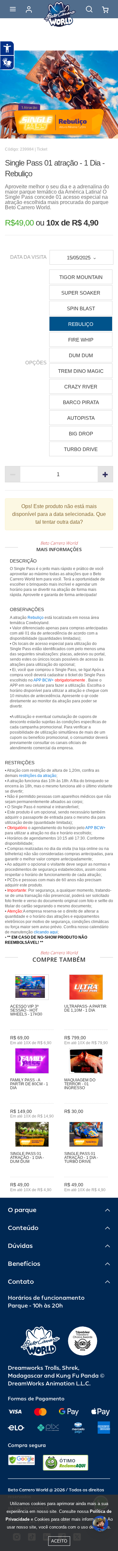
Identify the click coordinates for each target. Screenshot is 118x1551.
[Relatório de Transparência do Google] (21, 1463)
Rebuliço (36, 617)
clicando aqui (46, 932)
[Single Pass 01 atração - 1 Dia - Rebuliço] (59, 95)
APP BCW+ (43, 680)
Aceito (59, 1541)
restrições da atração (37, 775)
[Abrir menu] (12, 9)
